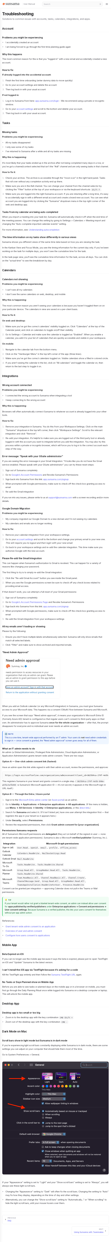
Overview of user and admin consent (23, 931)
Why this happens (12, 54)
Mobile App (9, 945)
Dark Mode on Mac (14, 1031)
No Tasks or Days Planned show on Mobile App (28, 982)
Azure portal (58, 799)
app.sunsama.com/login (47, 100)
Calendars (9, 270)
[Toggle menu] (107, 4)
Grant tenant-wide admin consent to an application (30, 926)
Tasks (6, 123)
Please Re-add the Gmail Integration (22, 558)
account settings (24, 109)
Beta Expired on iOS (13, 954)
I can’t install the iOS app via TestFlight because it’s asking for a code (40, 969)
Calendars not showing (15, 279)
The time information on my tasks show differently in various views (39, 237)
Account (7, 28)
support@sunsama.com (60, 497)
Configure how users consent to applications (27, 935)
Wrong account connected (17, 385)
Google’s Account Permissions (27, 474)
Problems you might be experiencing (22, 37)
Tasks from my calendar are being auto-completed (30, 212)
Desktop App (10, 1003)
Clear (100, 4)
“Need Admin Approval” (15, 652)
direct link (84, 807)
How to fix (7, 70)
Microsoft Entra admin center (33, 799)
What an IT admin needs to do (18, 748)
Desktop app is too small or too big (21, 1012)
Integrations (10, 376)
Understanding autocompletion (44, 229)
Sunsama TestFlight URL (63, 974)
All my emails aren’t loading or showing (23, 626)
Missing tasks (9, 132)
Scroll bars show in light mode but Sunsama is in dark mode (34, 1040)
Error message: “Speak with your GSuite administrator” (32, 456)
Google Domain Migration (16, 508)
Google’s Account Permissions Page (30, 602)
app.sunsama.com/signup (56, 479)
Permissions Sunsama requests (19, 830)
